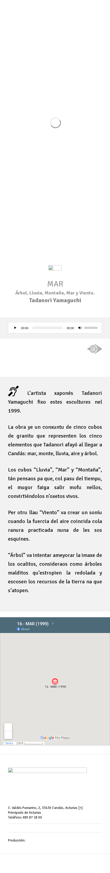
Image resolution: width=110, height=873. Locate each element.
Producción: (17, 840)
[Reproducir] (15, 328)
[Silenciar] (79, 328)
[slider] (91, 327)
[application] (55, 328)
